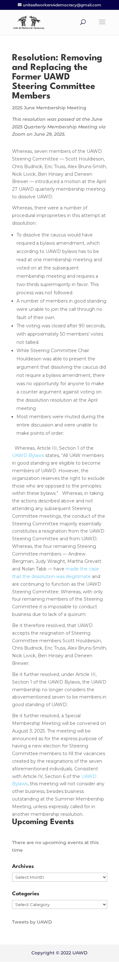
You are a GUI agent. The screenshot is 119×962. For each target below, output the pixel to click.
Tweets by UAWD (32, 922)
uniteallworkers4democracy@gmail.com (62, 5)
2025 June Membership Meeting (49, 108)
